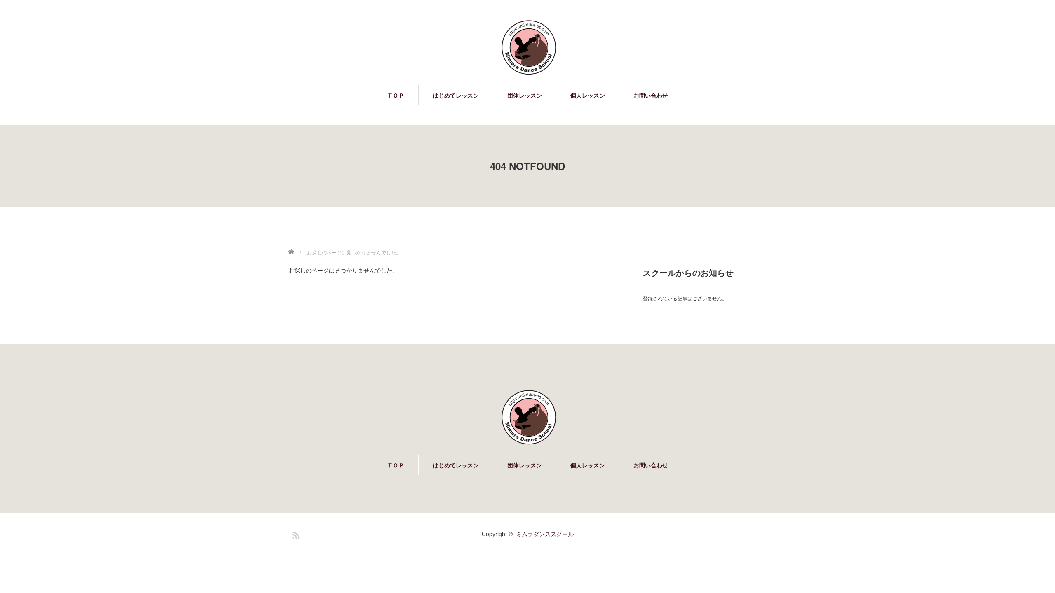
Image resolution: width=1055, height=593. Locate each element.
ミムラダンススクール (545, 534)
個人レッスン (587, 95)
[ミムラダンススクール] (527, 47)
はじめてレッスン (456, 95)
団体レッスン (524, 95)
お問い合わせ (650, 95)
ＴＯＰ (395, 95)
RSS (294, 534)
